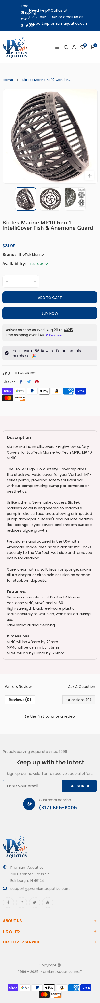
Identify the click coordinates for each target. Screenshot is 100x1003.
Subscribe (79, 785)
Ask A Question (81, 686)
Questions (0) (78, 699)
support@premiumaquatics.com (58, 23)
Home (8, 79)
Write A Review (18, 686)
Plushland (56, 978)
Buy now (50, 313)
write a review (62, 716)
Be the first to (50, 716)
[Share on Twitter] (29, 382)
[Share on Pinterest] (37, 382)
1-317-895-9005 (43, 16)
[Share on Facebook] (21, 382)
